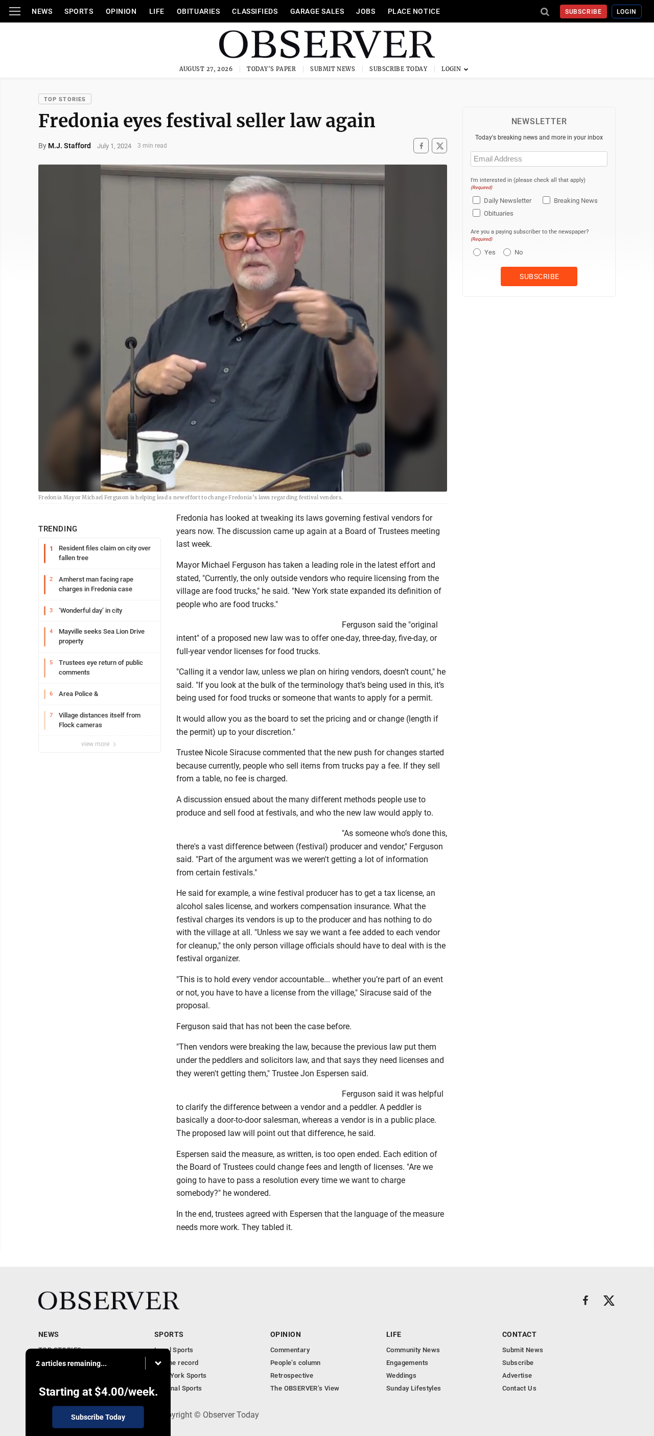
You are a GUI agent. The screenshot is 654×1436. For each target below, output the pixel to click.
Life (157, 11)
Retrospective (291, 1375)
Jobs (365, 11)
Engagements (407, 1362)
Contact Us (519, 1388)
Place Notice (414, 11)
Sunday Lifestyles (413, 1388)
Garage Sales (317, 11)
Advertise (517, 1375)
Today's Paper (271, 69)
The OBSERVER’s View (304, 1388)
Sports (78, 11)
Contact (519, 1334)
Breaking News (576, 200)
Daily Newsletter (507, 200)
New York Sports (180, 1375)
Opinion (121, 11)
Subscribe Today (398, 69)
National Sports (178, 1388)
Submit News (332, 69)
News (42, 11)
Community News (413, 1350)
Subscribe (583, 11)
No (519, 252)
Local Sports (174, 1350)
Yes (488, 252)
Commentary (290, 1350)
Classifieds (254, 11)
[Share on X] (439, 146)
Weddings (401, 1375)
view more (96, 744)
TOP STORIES (65, 99)
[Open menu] (15, 11)
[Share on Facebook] (421, 146)
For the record (176, 1362)
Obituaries (198, 11)
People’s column (295, 1362)
